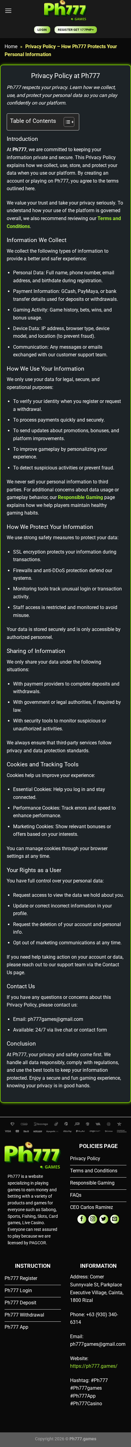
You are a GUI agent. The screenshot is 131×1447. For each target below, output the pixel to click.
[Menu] (8, 10)
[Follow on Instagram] (93, 1219)
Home (11, 46)
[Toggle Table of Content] (66, 122)
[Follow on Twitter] (104, 1219)
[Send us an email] (115, 1219)
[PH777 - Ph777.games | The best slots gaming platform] (65, 10)
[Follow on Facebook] (82, 1219)
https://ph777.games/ (94, 1366)
